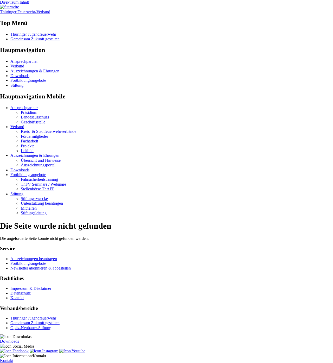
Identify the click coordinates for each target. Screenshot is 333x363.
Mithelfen (29, 208)
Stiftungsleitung (34, 213)
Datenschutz (20, 293)
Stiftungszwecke (34, 198)
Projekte (27, 146)
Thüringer (25, 12)
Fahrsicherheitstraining (39, 179)
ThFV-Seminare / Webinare (43, 184)
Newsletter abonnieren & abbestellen (40, 268)
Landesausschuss (35, 117)
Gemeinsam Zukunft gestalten (35, 39)
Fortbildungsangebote (28, 80)
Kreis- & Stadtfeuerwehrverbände (48, 131)
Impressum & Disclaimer (30, 288)
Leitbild (27, 150)
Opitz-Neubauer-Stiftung (30, 328)
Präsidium (29, 112)
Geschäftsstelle (33, 122)
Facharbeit (29, 141)
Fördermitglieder (34, 136)
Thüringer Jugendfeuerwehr (33, 34)
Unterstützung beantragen (42, 203)
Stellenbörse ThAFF (37, 189)
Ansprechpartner (24, 61)
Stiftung (16, 85)
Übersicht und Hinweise (41, 160)
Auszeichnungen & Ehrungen (34, 71)
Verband (17, 66)
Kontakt (17, 298)
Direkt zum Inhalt (14, 2)
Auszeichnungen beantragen (33, 258)
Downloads (19, 75)
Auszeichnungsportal (38, 165)
